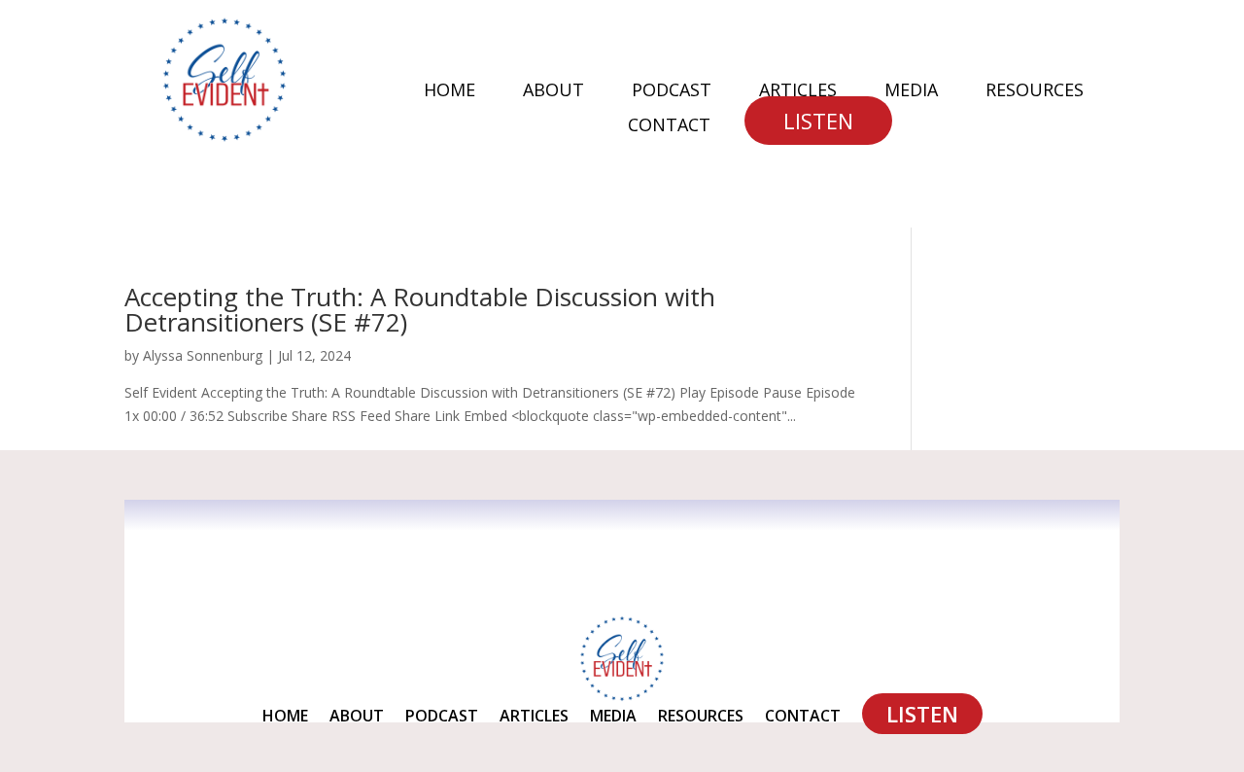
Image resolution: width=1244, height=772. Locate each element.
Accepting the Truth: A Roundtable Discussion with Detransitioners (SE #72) (419, 309)
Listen (818, 120)
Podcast (671, 92)
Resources (1034, 92)
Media (911, 92)
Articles (798, 92)
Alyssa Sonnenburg (202, 355)
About (553, 92)
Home (449, 92)
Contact (669, 127)
